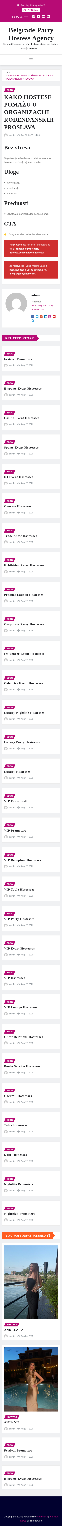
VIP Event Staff (16, 801)
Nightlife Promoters (19, 1184)
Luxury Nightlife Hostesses (24, 712)
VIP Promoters (15, 830)
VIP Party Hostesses (19, 919)
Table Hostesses (16, 1125)
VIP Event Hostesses (19, 948)
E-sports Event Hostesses (23, 388)
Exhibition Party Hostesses (24, 565)
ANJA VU (11, 1422)
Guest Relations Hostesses (23, 1037)
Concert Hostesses (17, 506)
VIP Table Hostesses (19, 889)
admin (12, 135)
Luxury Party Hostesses (22, 742)
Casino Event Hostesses (21, 418)
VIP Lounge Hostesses (20, 1007)
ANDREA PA (14, 1330)
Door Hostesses (15, 1154)
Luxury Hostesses (17, 771)
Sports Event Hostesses (21, 447)
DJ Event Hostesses (18, 477)
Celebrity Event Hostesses (23, 683)
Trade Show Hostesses (20, 536)
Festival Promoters (18, 359)
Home (7, 72)
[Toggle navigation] (31, 60)
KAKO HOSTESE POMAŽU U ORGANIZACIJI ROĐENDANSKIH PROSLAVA (28, 77)
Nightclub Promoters (19, 1213)
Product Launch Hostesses (24, 594)
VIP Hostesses (14, 978)
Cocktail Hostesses (18, 1096)
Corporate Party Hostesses (24, 624)
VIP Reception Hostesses (22, 860)
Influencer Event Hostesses (24, 653)
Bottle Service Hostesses (22, 1066)
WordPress (42, 1516)
